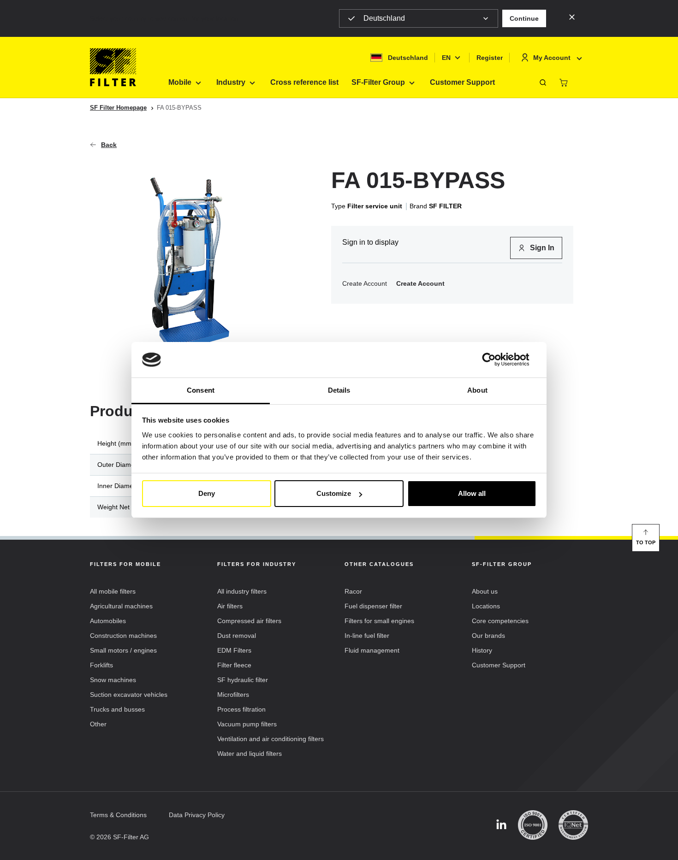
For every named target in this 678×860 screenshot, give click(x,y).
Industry (230, 82)
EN (446, 57)
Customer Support (462, 82)
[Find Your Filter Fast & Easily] (543, 82)
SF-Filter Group (378, 82)
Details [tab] (339, 390)
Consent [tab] (200, 390)
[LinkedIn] (501, 825)
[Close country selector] (572, 16)
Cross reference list (304, 82)
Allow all (472, 493)
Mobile (179, 82)
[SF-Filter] (113, 67)
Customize (333, 493)
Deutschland (384, 18)
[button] (524, 18)
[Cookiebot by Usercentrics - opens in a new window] (496, 360)
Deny (206, 493)
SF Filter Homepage (118, 107)
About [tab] (477, 390)
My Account (552, 57)
